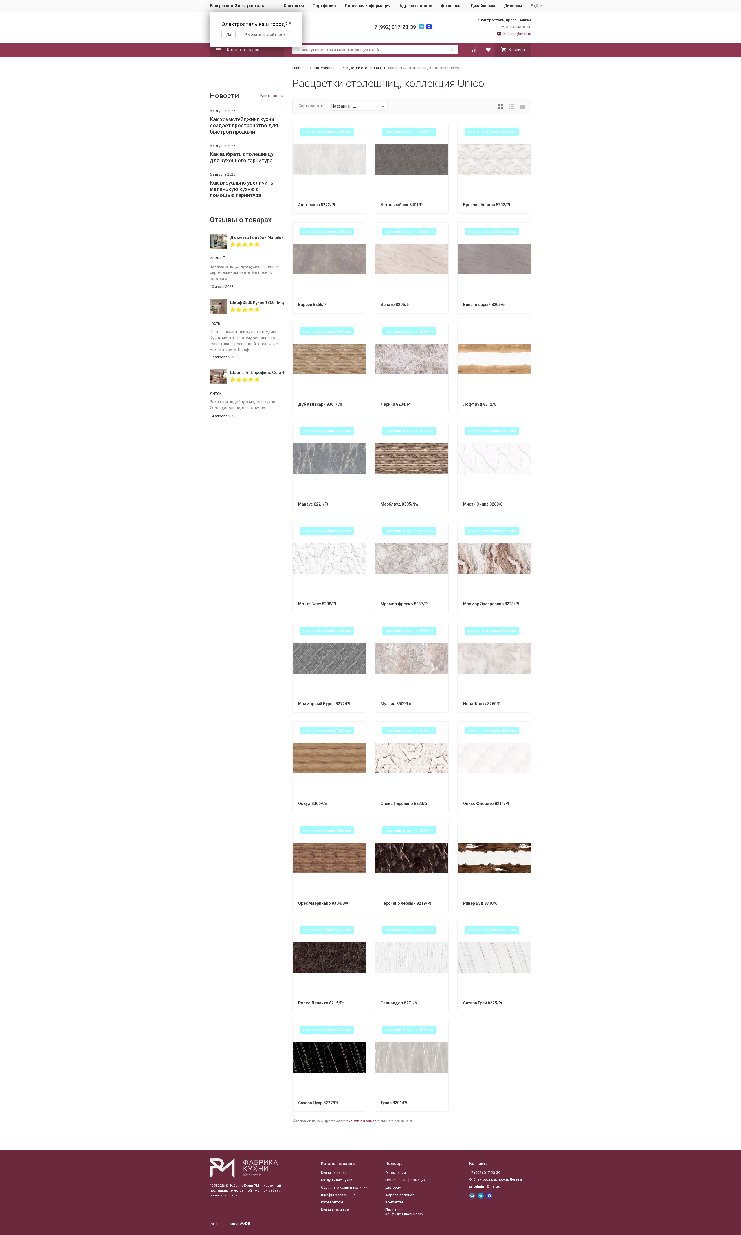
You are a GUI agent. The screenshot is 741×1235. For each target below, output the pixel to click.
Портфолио (324, 5)
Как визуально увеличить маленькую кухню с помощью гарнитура (241, 189)
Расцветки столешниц (361, 68)
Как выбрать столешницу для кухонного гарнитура (242, 157)
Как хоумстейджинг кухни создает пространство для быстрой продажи (244, 125)
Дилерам (513, 5)
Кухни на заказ (334, 1173)
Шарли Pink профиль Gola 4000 (257, 372)
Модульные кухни (336, 1180)
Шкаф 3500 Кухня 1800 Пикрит (257, 302)
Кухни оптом (332, 1202)
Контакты (294, 5)
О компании (395, 1173)
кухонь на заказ (361, 1120)
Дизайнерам (482, 5)
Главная (299, 68)
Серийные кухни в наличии (344, 1187)
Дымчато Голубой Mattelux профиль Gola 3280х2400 (257, 237)
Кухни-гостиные (335, 1210)
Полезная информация (368, 5)
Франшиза (451, 5)
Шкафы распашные (338, 1195)
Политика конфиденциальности (404, 1212)
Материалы (324, 68)
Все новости (272, 95)
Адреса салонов (415, 5)
